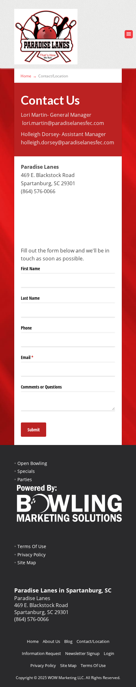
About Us (51, 641)
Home (33, 641)
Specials (26, 471)
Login (109, 653)
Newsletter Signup (82, 653)
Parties (24, 479)
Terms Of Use (31, 546)
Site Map (26, 562)
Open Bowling (32, 463)
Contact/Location (93, 641)
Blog (68, 641)
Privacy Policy (31, 555)
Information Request (41, 653)
